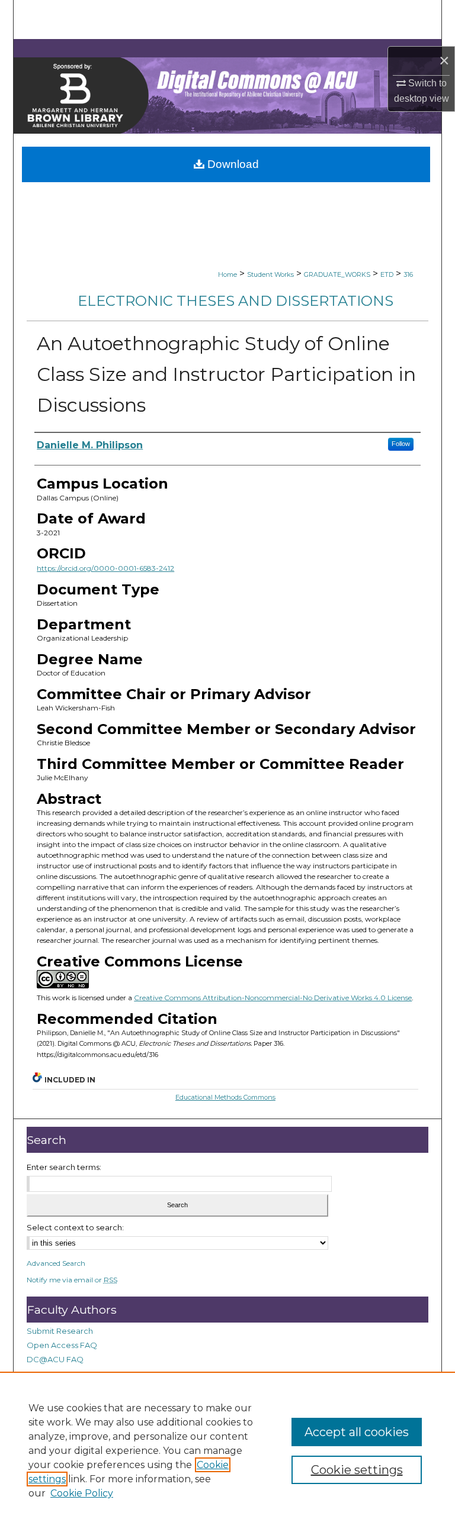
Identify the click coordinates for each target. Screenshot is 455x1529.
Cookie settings (357, 1470)
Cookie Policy (81, 1493)
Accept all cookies (357, 1432)
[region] (227, 1450)
